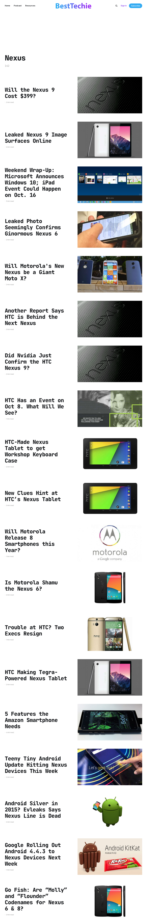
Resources (30, 5)
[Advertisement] (73, 29)
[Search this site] (116, 5)
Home (7, 5)
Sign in (124, 5)
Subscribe (135, 5)
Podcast (18, 5)
